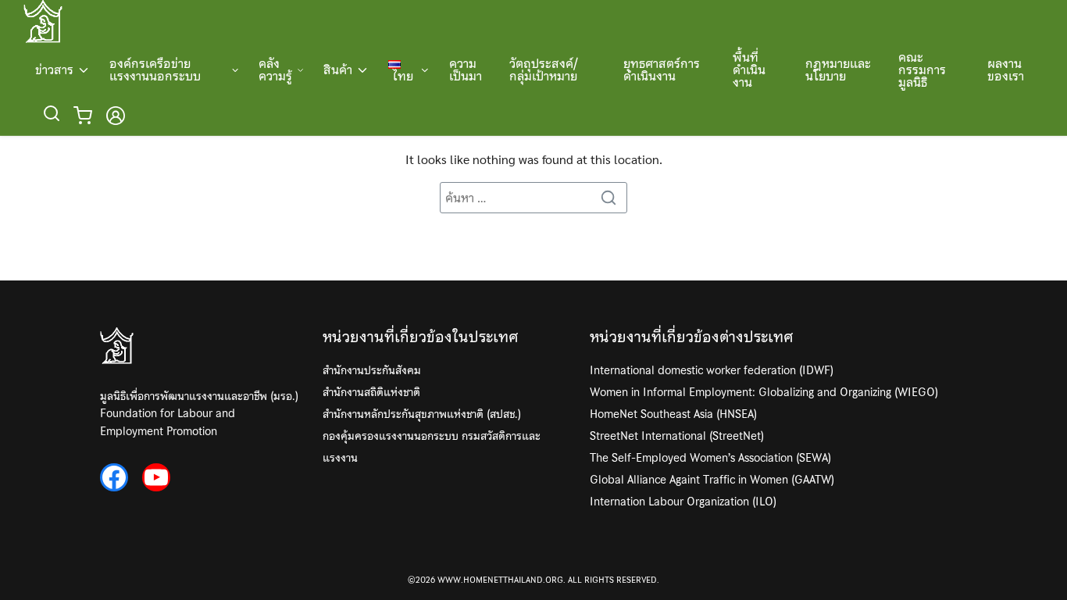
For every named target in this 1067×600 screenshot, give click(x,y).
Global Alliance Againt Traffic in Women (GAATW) (712, 479)
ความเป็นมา (465, 69)
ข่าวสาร (54, 69)
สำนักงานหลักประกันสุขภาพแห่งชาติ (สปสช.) (422, 414)
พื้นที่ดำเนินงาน (749, 69)
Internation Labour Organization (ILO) (683, 501)
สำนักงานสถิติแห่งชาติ (371, 392)
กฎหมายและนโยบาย (838, 69)
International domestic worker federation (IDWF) (711, 370)
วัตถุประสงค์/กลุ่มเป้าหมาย (543, 69)
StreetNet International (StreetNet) (677, 436)
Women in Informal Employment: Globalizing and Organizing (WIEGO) (764, 392)
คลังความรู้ (275, 69)
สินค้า (337, 69)
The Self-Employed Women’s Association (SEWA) (710, 457)
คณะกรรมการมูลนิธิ (922, 69)
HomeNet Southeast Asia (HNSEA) (673, 414)
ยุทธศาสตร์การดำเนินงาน (661, 69)
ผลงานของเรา (1005, 69)
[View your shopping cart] (85, 115)
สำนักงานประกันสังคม (372, 370)
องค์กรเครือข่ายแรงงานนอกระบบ (155, 69)
